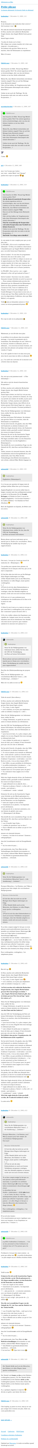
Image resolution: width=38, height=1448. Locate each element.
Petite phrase (8, 6)
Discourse (13, 1443)
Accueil (3, 1431)
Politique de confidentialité (9, 1439)
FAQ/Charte (20, 1431)
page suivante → (6, 1420)
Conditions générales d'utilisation (11, 1435)
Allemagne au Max (7, 2)
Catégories (11, 1431)
